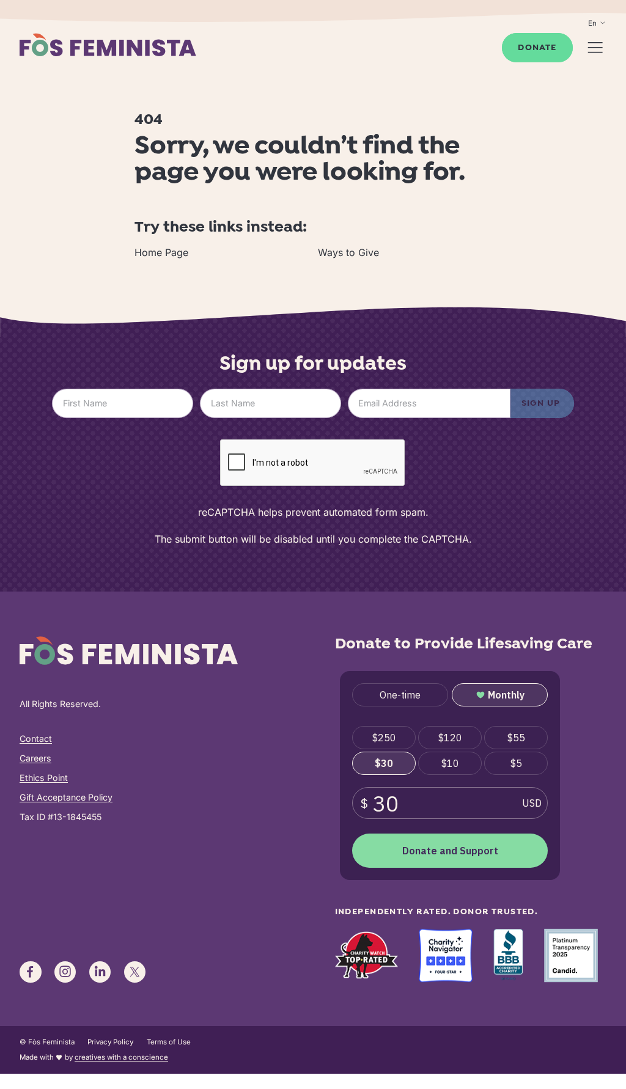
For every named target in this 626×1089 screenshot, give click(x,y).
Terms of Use (169, 1042)
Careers (35, 758)
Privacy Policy (110, 1042)
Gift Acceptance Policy (66, 797)
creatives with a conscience (121, 1057)
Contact (36, 738)
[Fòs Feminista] (108, 44)
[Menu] (595, 47)
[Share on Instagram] (65, 972)
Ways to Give (348, 252)
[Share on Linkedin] (100, 972)
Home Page (161, 252)
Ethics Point (44, 777)
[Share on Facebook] (31, 972)
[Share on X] (135, 972)
